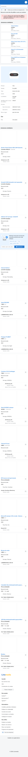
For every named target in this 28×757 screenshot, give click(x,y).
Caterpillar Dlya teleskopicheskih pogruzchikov (13, 585)
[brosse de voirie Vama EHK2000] (14, 293)
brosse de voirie (16, 91)
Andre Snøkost (14, 25)
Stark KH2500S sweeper (7, 407)
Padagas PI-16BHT (6, 337)
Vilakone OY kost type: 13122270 (9, 216)
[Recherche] (26, 6)
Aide (3, 684)
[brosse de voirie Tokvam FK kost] (14, 434)
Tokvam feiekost (5, 267)
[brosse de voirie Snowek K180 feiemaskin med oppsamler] (14, 173)
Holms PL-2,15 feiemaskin (17, 49)
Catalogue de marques (7, 716)
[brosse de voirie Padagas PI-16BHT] (14, 327)
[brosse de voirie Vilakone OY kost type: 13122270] (14, 207)
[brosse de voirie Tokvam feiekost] (14, 258)
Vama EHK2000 (5, 302)
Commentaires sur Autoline (8, 714)
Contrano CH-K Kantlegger (8, 371)
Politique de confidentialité (7, 709)
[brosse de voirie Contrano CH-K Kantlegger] (14, 362)
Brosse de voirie (5, 550)
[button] (26, 2)
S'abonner (20, 246)
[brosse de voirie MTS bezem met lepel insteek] (14, 468)
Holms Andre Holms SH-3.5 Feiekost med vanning (18, 41)
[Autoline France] (9, 2)
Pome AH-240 (14, 33)
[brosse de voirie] (14, 541)
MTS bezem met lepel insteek (8, 478)
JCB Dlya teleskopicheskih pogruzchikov (11, 619)
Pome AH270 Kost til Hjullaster (18, 57)
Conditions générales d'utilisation (9, 707)
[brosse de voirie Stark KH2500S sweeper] (14, 398)
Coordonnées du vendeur (7, 686)
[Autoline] (5, 10)
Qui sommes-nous (6, 681)
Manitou (3, 654)
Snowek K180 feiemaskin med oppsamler (11, 182)
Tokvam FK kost (5, 443)
